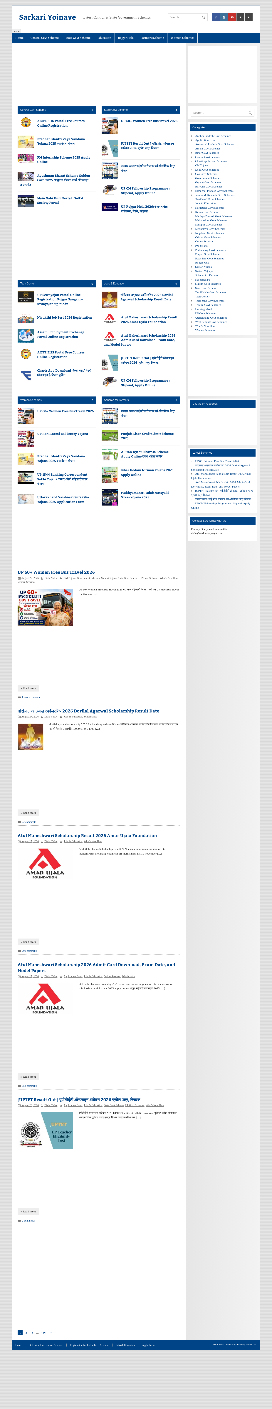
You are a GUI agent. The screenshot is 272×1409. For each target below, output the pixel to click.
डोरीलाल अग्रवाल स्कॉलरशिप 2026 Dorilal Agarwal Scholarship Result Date (146, 296)
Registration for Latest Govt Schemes (89, 1345)
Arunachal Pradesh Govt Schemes (214, 144)
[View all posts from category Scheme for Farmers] (175, 400)
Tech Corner (27, 283)
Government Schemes (88, 578)
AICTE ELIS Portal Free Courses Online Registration (61, 122)
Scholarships (90, 716)
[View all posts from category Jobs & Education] (175, 284)
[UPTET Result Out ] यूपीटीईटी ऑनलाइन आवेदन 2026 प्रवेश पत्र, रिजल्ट (147, 145)
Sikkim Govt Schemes (208, 283)
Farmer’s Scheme (152, 37)
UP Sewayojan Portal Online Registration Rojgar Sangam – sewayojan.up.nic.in (60, 299)
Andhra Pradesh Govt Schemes (213, 135)
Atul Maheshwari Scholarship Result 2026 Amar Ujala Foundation (149, 319)
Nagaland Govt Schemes (209, 233)
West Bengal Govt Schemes (211, 321)
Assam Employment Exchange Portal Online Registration (60, 334)
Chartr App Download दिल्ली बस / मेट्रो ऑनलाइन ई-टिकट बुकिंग (64, 372)
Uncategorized (203, 309)
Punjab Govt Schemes (208, 254)
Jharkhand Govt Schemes (210, 199)
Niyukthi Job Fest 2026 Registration (64, 317)
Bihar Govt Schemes (207, 152)
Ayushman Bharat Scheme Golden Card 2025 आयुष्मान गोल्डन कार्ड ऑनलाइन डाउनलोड (55, 180)
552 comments (29, 1085)
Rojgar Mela (126, 37)
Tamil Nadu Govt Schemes (210, 292)
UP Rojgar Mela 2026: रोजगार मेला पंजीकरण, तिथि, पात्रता (144, 208)
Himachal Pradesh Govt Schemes (214, 190)
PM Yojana (201, 245)
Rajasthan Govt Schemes (209, 258)
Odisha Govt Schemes (208, 237)
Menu (16, 31)
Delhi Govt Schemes (207, 169)
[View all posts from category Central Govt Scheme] (92, 110)
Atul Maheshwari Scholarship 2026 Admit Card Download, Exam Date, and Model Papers (139, 340)
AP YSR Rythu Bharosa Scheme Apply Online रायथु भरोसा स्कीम (145, 454)
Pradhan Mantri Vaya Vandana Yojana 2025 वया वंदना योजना (61, 141)
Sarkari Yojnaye (47, 17)
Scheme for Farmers (116, 400)
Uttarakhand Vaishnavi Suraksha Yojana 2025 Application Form (63, 499)
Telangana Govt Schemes (209, 300)
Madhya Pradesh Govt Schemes (213, 216)
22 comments (29, 822)
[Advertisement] (99, 75)
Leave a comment (31, 697)
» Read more (28, 687)
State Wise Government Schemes (46, 1345)
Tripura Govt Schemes (208, 304)
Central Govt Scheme (45, 37)
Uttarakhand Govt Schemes (211, 317)
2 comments (28, 1220)
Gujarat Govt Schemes (208, 182)
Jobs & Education (114, 283)
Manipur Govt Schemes (208, 224)
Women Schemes (182, 37)
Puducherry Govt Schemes (210, 249)
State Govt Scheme (78, 37)
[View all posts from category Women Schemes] (92, 400)
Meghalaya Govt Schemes (210, 228)
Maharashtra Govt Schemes (211, 220)
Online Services (112, 976)
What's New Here (169, 578)
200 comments (29, 950)
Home (19, 37)
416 (43, 1332)
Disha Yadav (50, 578)
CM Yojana (69, 578)
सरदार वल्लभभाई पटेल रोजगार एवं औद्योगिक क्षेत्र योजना (223, 499)
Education (104, 37)
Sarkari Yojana (109, 578)
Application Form (73, 976)
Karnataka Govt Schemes (209, 207)
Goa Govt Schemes (206, 173)
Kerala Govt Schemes (207, 211)
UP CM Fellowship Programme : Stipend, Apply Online (145, 190)
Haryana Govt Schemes (208, 186)
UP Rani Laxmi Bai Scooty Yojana (62, 433)
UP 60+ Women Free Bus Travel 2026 (149, 120)
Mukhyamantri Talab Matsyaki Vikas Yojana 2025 (145, 494)
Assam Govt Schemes (207, 148)
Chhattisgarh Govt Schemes (211, 161)
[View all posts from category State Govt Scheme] (175, 110)
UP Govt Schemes (149, 578)
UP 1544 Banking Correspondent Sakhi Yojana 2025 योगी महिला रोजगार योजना (62, 479)
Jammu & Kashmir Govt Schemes (214, 195)
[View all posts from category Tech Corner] (92, 284)
